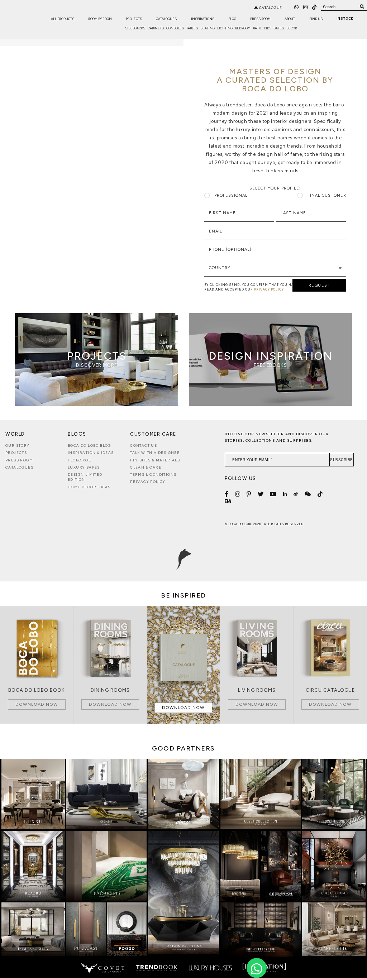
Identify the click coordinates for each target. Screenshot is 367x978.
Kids (267, 28)
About (290, 19)
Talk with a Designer (155, 452)
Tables (192, 28)
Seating (207, 28)
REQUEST (320, 285)
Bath (257, 28)
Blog (232, 19)
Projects (134, 19)
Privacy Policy (148, 481)
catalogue (270, 7)
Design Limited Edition (85, 477)
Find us (316, 19)
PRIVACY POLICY (269, 289)
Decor (291, 28)
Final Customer (327, 195)
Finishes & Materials (155, 460)
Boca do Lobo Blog (89, 445)
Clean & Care (145, 467)
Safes (278, 28)
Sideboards (135, 28)
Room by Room (100, 19)
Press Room (260, 19)
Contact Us (143, 445)
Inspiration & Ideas (91, 452)
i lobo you (80, 460)
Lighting (225, 28)
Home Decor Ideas (89, 487)
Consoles (175, 28)
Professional (231, 195)
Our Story (17, 445)
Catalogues (166, 19)
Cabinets (156, 28)
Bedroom (243, 28)
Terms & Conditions (153, 474)
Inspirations (202, 19)
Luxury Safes (84, 467)
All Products (62, 19)
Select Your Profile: (275, 188)
